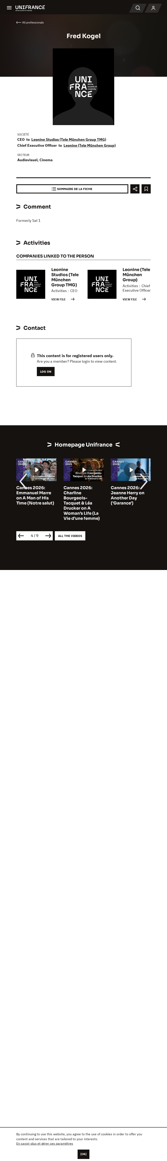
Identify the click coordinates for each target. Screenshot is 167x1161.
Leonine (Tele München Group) (90, 145)
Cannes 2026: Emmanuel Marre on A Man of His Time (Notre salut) (35, 495)
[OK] (83, 1154)
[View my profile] (153, 8)
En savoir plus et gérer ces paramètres (44, 1143)
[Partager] (135, 188)
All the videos (70, 536)
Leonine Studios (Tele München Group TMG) (68, 139)
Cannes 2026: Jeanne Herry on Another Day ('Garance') (127, 495)
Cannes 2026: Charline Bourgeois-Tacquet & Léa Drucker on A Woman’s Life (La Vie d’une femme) (82, 503)
